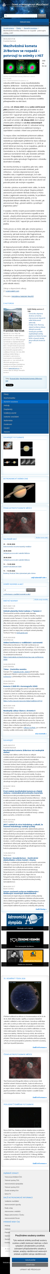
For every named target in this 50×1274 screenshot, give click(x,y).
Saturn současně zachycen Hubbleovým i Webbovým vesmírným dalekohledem (21, 892)
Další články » (41, 909)
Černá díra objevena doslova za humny (36, 315)
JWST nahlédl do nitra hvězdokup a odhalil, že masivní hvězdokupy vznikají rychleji (23, 825)
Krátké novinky (10, 601)
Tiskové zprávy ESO (12, 1187)
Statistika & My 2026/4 (21, 672)
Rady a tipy (9, 1208)
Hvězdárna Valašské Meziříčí (22, 296)
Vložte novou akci (42, 538)
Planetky (8, 1232)
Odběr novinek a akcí (13, 584)
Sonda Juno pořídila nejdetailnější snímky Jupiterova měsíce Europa (37, 334)
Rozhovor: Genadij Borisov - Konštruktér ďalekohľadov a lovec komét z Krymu (20, 859)
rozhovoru (7, 676)
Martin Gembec (8, 608)
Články (18, 28)
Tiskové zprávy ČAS (12, 1180)
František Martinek (9, 41)
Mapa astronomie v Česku (14, 1215)
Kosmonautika (9, 398)
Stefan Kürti (7, 855)
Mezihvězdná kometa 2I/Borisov (31, 379)
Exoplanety (8, 409)
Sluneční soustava (30, 28)
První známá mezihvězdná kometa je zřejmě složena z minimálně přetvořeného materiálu (23, 792)
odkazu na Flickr (30, 727)
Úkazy (6, 394)
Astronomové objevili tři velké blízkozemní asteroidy (37, 320)
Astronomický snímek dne (15, 478)
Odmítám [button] (30, 1265)
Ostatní (6, 428)
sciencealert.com (12, 291)
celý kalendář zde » (39, 577)
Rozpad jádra (14, 379)
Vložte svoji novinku (41, 599)
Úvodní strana (8, 28)
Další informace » (40, 1047)
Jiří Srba (6, 788)
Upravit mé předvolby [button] (30, 1269)
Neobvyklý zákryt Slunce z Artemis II (19, 710)
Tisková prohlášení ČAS (13, 1177)
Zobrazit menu (25, 22)
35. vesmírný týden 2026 (14, 978)
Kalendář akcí (10, 539)
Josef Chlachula (8, 667)
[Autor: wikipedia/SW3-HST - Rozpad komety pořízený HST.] (27, 462)
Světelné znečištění (11, 417)
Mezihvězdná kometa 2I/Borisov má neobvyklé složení (23, 751)
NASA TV (8, 1194)
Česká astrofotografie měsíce (17, 508)
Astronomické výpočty (13, 1204)
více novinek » (41, 734)
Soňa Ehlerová (8, 640)
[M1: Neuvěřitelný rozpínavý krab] (10, 445)
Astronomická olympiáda (14, 1184)
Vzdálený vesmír (10, 413)
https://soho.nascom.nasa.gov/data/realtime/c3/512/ (22, 701)
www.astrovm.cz (14, 368)
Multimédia (8, 420)
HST (7, 381)
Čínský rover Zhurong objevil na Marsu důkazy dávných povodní (37, 327)
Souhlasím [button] (30, 1260)
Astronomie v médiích (13, 1211)
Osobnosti (8, 424)
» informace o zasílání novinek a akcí (16, 594)
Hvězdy (6, 405)
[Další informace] (25, 997)
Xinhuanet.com (22, 633)
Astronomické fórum (12, 1218)
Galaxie (7, 1229)
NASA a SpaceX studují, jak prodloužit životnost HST (37, 340)
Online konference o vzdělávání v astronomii (22, 642)
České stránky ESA (11, 1190)
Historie (7, 432)
